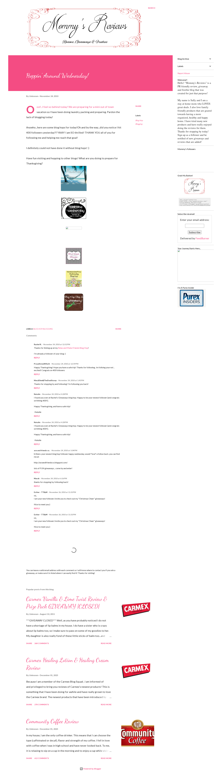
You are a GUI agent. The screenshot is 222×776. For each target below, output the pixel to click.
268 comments (41, 643)
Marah (36, 478)
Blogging (138, 124)
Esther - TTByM (40, 492)
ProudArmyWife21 (42, 364)
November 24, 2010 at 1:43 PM (71, 380)
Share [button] (138, 106)
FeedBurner (202, 238)
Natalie (37, 394)
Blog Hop (139, 120)
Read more (106, 643)
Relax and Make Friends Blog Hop (73, 348)
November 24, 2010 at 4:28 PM (55, 394)
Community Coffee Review (52, 721)
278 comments (41, 704)
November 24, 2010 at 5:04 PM (64, 450)
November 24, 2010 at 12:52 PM (56, 344)
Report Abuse (184, 73)
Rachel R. (37, 344)
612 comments (41, 758)
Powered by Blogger (92, 769)
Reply (37, 357)
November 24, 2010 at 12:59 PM (65, 364)
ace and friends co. (42, 450)
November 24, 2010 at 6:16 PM (54, 478)
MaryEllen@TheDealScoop (45, 380)
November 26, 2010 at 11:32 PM (62, 492)
